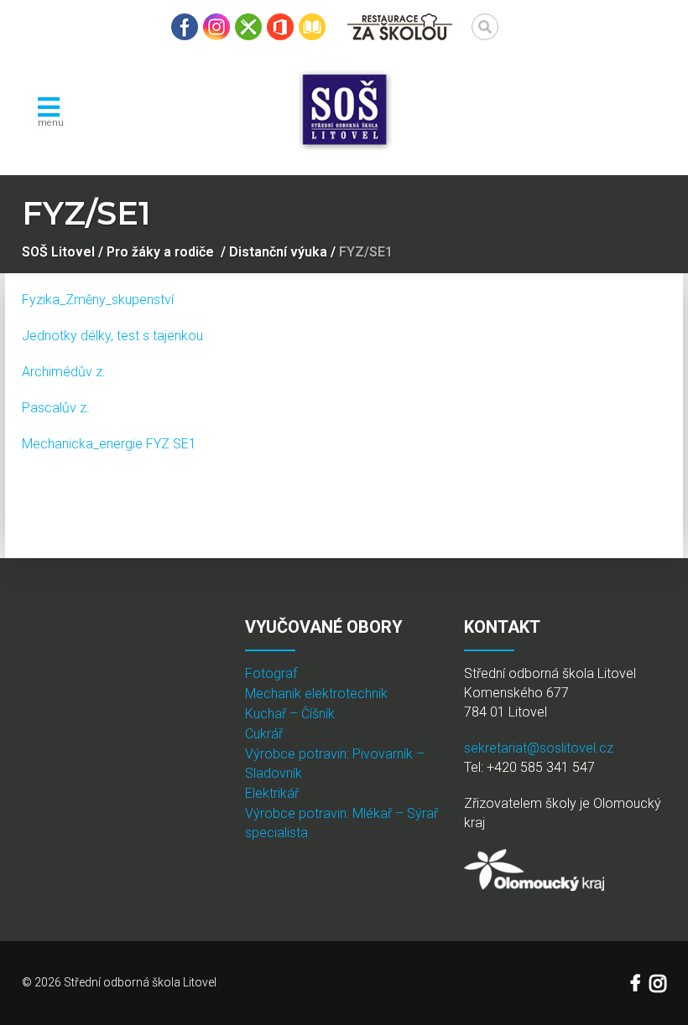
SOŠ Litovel (58, 252)
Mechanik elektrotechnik (316, 693)
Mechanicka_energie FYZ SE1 (109, 444)
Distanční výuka (278, 252)
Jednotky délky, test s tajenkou (112, 336)
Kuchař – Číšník (290, 714)
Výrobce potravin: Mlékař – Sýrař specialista (341, 823)
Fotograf (271, 673)
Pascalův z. (56, 408)
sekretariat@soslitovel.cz (538, 748)
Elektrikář (272, 793)
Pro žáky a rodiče (160, 252)
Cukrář (264, 734)
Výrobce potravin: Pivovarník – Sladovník (335, 763)
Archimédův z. (64, 372)
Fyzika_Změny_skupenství (98, 300)
